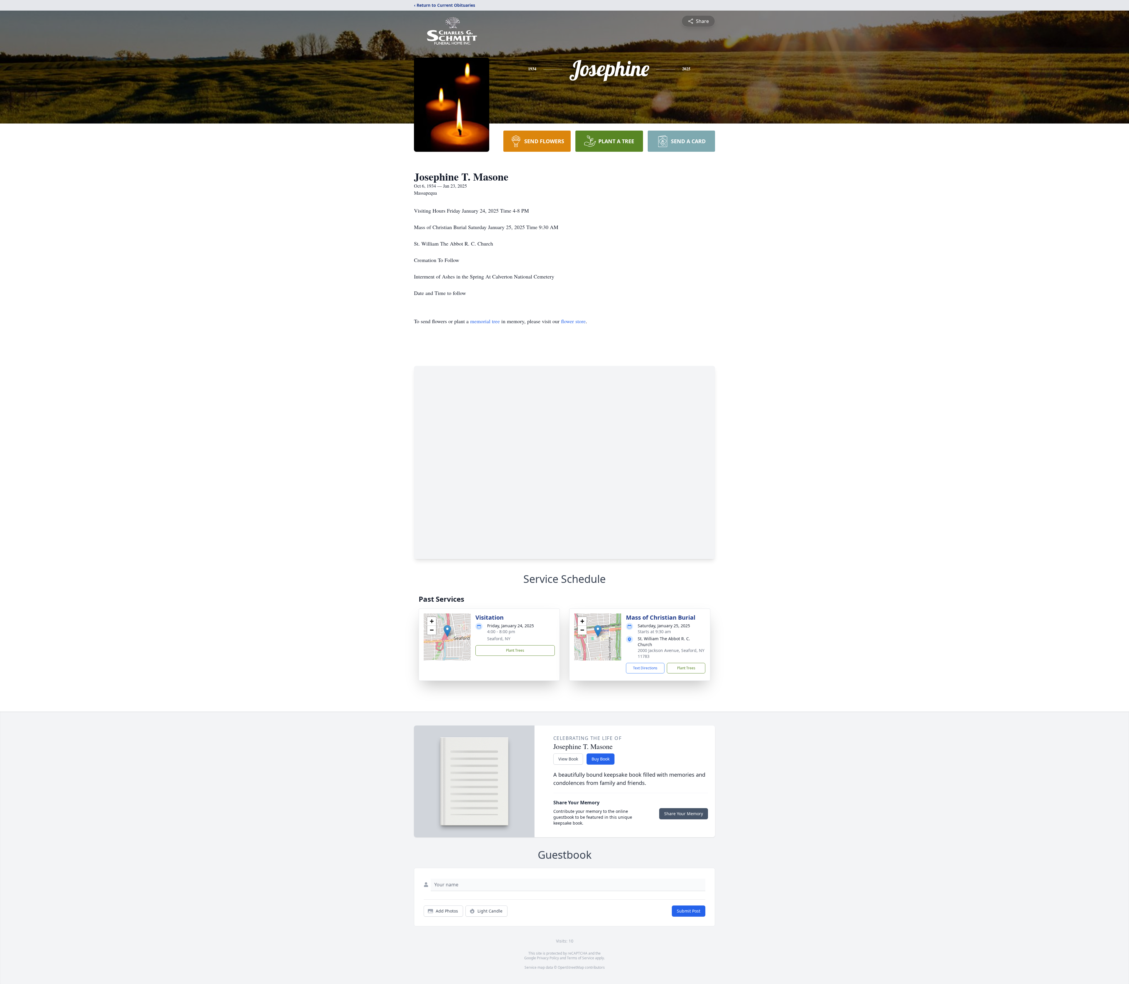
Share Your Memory (683, 813)
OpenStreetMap (571, 967)
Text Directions (645, 668)
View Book (568, 759)
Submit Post (688, 911)
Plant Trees (515, 650)
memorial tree (485, 321)
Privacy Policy (548, 957)
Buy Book (600, 759)
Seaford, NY (498, 638)
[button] (447, 631)
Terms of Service (580, 957)
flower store (573, 321)
